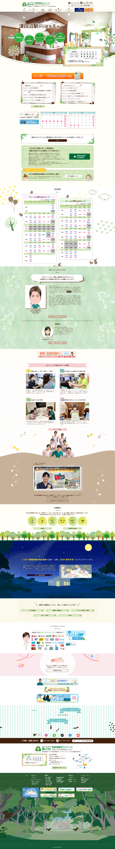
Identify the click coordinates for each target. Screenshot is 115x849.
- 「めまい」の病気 (48, 783)
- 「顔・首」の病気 (48, 782)
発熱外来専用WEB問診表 (81, 156)
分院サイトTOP (88, 10)
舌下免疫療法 (32, 610)
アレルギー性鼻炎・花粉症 (82, 610)
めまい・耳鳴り (45, 615)
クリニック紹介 (57, 429)
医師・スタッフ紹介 (57, 343)
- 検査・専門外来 (48, 777)
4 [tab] (60, 69)
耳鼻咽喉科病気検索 (72, 528)
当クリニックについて (33, 10)
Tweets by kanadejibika (62, 714)
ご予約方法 (49, 10)
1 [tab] (54, 69)
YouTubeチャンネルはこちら (57, 500)
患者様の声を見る (57, 670)
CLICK (57, 140)
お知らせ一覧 (37, 106)
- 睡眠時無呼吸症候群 (60, 777)
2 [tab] (56, 69)
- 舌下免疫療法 (59, 779)
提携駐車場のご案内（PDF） (59, 767)
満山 (44, 217)
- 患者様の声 (82, 782)
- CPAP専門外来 (59, 778)
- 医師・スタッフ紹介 (35, 781)
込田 (31, 218)
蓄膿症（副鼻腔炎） (57, 610)
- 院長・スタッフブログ (85, 778)
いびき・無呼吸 (79, 10)
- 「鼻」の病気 (47, 779)
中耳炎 (70, 615)
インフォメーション (69, 10)
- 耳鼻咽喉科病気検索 (60, 781)
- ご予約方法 (70, 777)
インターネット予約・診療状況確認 (81, 5)
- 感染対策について (34, 784)
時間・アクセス (58, 10)
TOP (26, 775)
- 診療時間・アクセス (72, 781)
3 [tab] (58, 69)
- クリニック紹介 (34, 782)
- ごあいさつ (33, 777)
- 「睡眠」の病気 (48, 784)
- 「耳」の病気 (47, 778)
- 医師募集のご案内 (84, 779)
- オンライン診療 (59, 782)
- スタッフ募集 (83, 781)
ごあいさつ (57, 316)
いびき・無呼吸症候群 (39, 575)
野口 (35, 218)
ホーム (24, 10)
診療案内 (43, 10)
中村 (35, 216)
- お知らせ (82, 777)
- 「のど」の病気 (48, 781)
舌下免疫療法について (73, 176)
